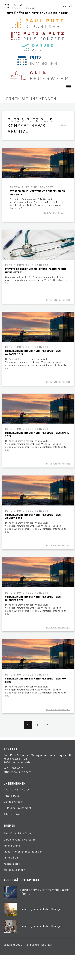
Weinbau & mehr (14, 870)
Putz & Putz (11, 796)
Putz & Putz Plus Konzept (53, 213)
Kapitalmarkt (12, 864)
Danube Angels (13, 802)
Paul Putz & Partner (16, 789)
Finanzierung (12, 846)
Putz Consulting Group (18, 833)
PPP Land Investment (17, 808)
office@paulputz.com (17, 772)
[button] (69, 86)
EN (70, 6)
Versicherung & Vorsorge (20, 840)
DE (64, 6)
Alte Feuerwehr (14, 814)
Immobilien (11, 858)
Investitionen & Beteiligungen (23, 852)
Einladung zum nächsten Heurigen (41, 909)
